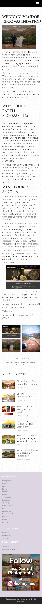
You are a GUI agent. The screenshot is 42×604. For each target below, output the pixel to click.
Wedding (5, 503)
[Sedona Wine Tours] (11, 331)
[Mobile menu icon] (37, 3)
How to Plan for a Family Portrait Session (25, 409)
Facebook (5, 533)
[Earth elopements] (11, 345)
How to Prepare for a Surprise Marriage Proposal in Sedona (27, 438)
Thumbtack (6, 538)
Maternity (5, 486)
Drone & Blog (7, 522)
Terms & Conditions (9, 546)
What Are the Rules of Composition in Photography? (28, 453)
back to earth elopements (18, 362)
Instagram (6, 535)
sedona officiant (15, 364)
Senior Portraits (8, 497)
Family (4, 489)
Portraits (5, 494)
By (16, 359)
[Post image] (8, 384)
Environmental (7, 514)
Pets (3, 508)
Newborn (5, 483)
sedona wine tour (26, 364)
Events (4, 519)
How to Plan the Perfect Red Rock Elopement (25, 424)
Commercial (6, 511)
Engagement (6, 481)
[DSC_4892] (31, 338)
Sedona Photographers (24, 395)
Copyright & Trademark (10, 549)
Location (5, 492)
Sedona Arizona (31, 362)
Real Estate (6, 517)
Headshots (6, 500)
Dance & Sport (7, 505)
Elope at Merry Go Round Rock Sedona (27, 382)
